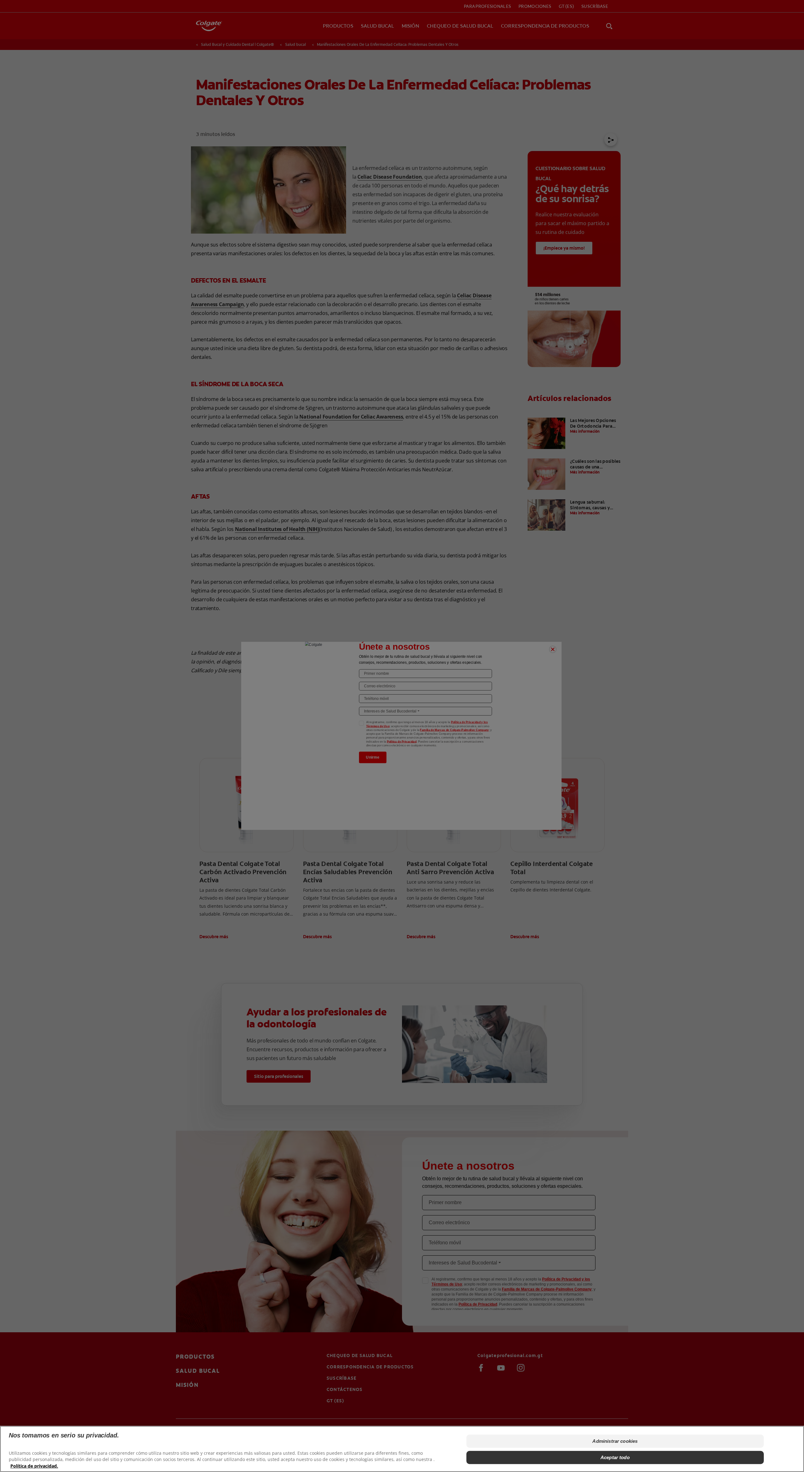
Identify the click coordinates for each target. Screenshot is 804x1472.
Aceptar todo (615, 1457)
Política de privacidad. (34, 1466)
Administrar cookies (615, 1441)
